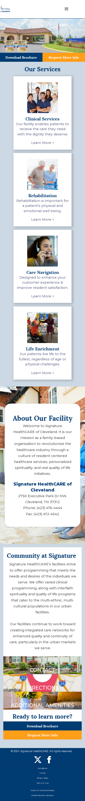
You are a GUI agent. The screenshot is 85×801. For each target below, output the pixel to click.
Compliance (42, 768)
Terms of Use (42, 783)
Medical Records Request (42, 795)
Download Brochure (21, 57)
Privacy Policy (42, 778)
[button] (66, 9)
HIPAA (42, 773)
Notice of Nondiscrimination (42, 790)
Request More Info (64, 57)
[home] (5, 9)
